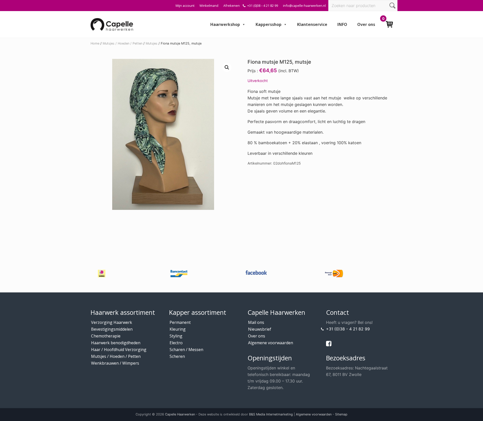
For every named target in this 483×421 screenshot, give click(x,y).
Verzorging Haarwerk (111, 322)
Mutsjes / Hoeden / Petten (122, 43)
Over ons (366, 24)
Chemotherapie (105, 336)
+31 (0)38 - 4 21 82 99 (348, 328)
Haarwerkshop (225, 24)
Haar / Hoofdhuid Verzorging (118, 349)
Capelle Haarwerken (180, 414)
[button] (226, 67)
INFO (342, 24)
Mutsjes (151, 43)
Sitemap (341, 414)
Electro (176, 343)
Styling (176, 336)
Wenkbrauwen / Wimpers (115, 363)
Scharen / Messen (186, 349)
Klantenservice (312, 24)
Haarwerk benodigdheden (115, 343)
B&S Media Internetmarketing (271, 414)
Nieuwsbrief (259, 329)
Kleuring (178, 329)
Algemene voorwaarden (270, 343)
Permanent (180, 322)
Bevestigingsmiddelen (112, 329)
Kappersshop (268, 24)
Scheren (177, 356)
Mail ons (256, 322)
